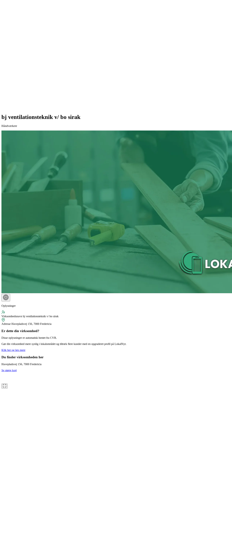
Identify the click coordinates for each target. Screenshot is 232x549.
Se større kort (9, 370)
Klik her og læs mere (13, 350)
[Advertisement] (15, 55)
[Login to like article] (5, 297)
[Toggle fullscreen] (4, 386)
